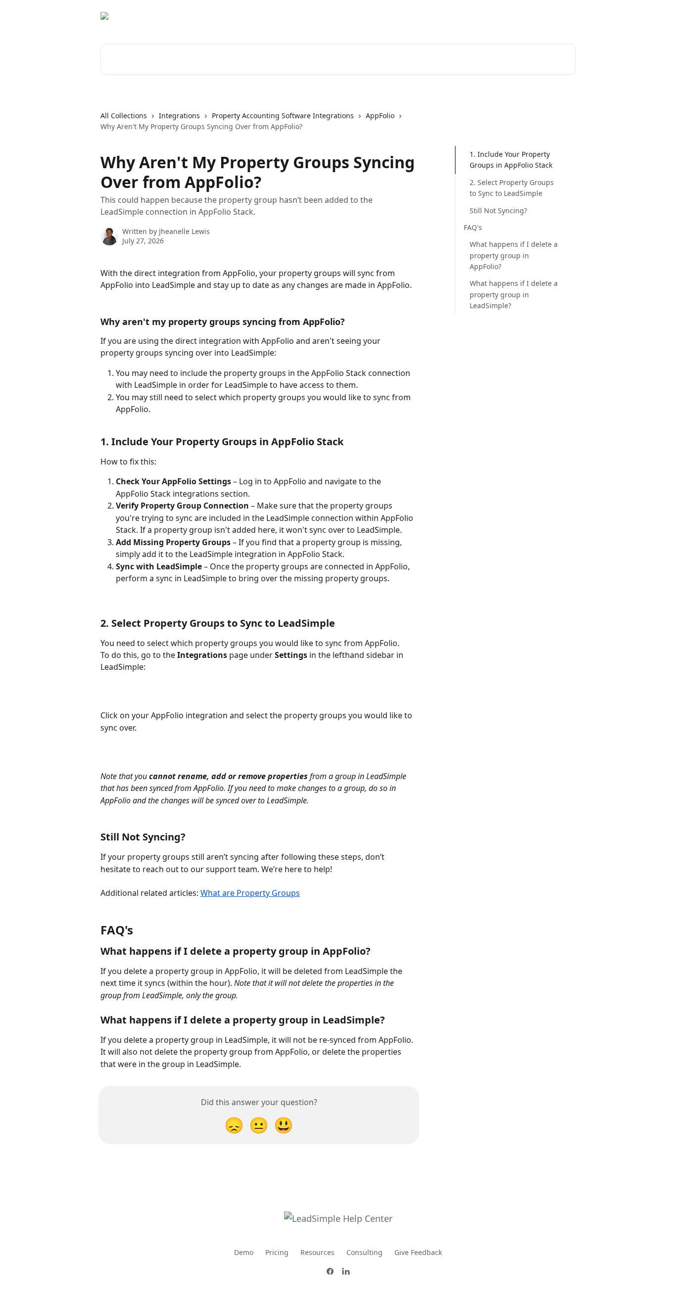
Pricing (277, 1252)
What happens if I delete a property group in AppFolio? (514, 255)
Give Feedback (418, 1252)
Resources (317, 1252)
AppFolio (380, 115)
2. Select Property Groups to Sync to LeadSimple (512, 188)
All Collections (123, 115)
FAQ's (473, 227)
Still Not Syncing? (498, 210)
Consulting (364, 1252)
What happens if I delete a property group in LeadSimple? (514, 294)
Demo (243, 1252)
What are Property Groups (250, 892)
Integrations (179, 115)
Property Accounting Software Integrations (283, 115)
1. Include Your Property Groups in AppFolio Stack (511, 159)
